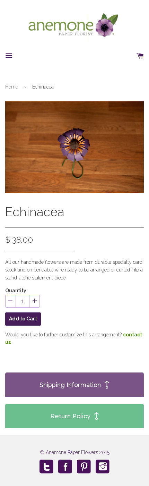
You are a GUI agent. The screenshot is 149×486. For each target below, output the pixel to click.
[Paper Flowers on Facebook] (65, 466)
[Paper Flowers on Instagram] (102, 466)
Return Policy (70, 416)
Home (11, 87)
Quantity (15, 290)
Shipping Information (70, 384)
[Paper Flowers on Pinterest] (84, 467)
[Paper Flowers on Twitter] (46, 466)
